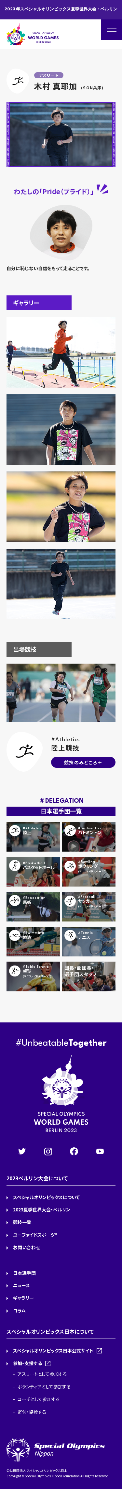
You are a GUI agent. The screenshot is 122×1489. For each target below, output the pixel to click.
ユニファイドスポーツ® (35, 1234)
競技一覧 (22, 1222)
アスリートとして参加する (42, 1374)
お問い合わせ (26, 1247)
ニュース (21, 1285)
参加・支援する (27, 1363)
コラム (19, 1310)
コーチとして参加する (39, 1399)
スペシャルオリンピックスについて (46, 1197)
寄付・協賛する (32, 1411)
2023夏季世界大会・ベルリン (41, 1209)
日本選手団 (24, 1273)
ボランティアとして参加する (44, 1386)
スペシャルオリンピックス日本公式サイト (53, 1350)
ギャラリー (23, 1298)
